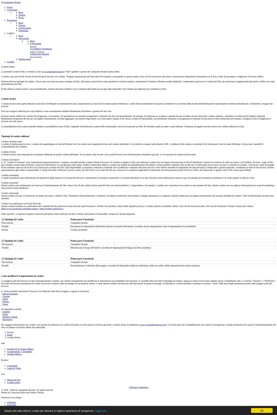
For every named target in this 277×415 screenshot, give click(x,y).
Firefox (5, 301)
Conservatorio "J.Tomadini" (19, 351)
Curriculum (12, 365)
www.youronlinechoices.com (153, 325)
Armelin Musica (14, 354)
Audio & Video (14, 368)
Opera (5, 304)
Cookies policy (14, 382)
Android (6, 312)
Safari (5, 299)
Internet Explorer (10, 294)
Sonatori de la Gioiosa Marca (20, 349)
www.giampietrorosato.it (52, 71)
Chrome (6, 296)
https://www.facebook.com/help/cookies (19, 208)
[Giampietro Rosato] (11, 2)
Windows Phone (9, 317)
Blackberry (7, 319)
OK (262, 410)
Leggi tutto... (101, 410)
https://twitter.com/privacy (51, 208)
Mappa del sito (13, 380)
